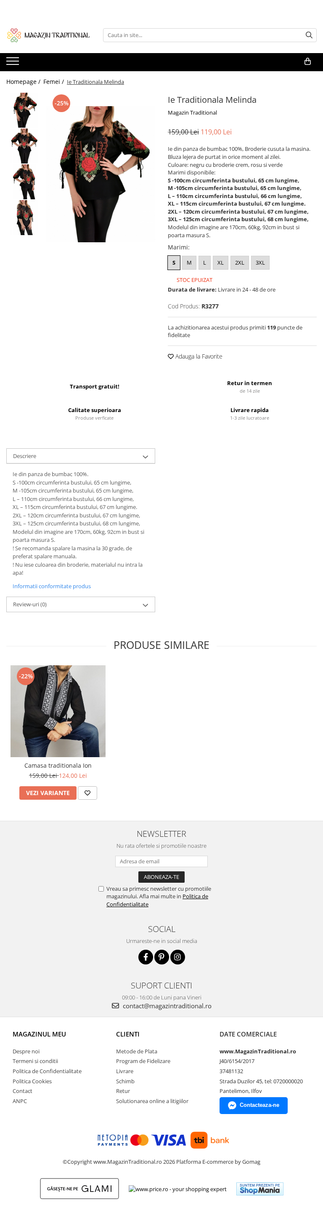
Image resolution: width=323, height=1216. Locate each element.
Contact (22, 1091)
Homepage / (24, 82)
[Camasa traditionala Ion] (58, 711)
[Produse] (13, 63)
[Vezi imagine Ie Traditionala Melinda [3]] (24, 217)
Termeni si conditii (35, 1061)
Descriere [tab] (24, 456)
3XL (260, 262)
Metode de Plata (136, 1051)
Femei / (54, 82)
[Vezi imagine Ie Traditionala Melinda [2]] (24, 181)
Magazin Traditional (192, 112)
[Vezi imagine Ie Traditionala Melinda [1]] (24, 146)
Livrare (124, 1071)
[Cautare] (309, 35)
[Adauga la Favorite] (87, 793)
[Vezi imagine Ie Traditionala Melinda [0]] (24, 110)
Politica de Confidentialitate (47, 1071)
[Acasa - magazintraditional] (48, 35)
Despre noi (26, 1051)
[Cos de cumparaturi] (308, 61)
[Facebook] (145, 957)
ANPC (20, 1101)
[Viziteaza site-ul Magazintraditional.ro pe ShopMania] (259, 1188)
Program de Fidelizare (143, 1061)
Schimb (125, 1081)
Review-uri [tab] (30, 604)
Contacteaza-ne (259, 1105)
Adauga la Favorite (198, 356)
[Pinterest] (161, 957)
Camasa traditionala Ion (58, 765)
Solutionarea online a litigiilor (152, 1101)
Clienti (128, 1034)
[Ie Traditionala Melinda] (100, 174)
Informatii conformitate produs (52, 586)
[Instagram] (177, 957)
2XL (239, 262)
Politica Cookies (32, 1081)
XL (220, 262)
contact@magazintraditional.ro (166, 1006)
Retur (123, 1091)
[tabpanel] (100, 174)
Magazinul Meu (39, 1034)
